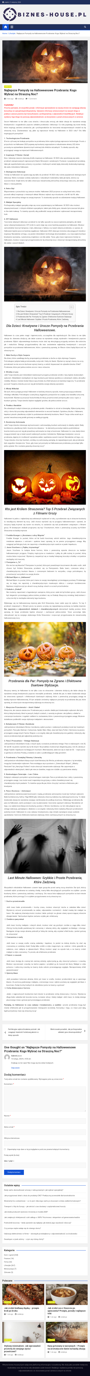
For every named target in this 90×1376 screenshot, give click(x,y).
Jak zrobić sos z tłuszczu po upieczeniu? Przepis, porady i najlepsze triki (67, 1311)
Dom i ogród (9, 1255)
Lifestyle (8, 86)
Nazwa (7, 1116)
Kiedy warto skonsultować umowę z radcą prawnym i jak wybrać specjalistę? (33, 1190)
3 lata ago (10, 99)
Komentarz (9, 1084)
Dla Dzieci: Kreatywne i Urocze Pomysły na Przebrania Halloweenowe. (43, 311)
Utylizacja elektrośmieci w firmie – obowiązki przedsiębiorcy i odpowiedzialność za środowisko (40, 1234)
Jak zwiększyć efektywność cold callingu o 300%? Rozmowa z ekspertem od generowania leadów (42, 1217)
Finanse (7, 1258)
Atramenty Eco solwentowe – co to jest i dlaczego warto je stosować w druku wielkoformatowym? (42, 1201)
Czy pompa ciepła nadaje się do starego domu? (22, 1228)
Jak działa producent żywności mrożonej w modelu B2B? (26, 1212)
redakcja (21, 99)
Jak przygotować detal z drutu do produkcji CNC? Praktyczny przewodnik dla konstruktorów (39, 1196)
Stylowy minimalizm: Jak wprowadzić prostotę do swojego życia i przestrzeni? (22, 1349)
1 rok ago (9, 1314)
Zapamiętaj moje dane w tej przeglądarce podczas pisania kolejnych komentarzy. (38, 1149)
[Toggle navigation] (12, 27)
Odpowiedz (15, 1068)
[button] (70, 307)
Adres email (9, 1127)
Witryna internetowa (11, 1138)
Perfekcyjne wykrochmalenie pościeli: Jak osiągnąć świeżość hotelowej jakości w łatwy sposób (24, 1032)
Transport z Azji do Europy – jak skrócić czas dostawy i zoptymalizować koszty (35, 1206)
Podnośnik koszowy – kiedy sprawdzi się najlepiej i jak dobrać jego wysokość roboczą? (37, 1223)
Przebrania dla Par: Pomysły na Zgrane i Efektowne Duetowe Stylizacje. (44, 317)
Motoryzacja (9, 1269)
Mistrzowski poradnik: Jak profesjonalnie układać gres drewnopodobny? (66, 1030)
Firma (6, 1262)
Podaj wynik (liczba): (12, 1155)
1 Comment (32, 99)
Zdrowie (7, 1272)
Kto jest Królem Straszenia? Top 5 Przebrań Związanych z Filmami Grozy (45, 314)
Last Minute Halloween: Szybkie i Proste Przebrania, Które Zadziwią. (43, 319)
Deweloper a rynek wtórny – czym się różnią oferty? (24, 1239)
